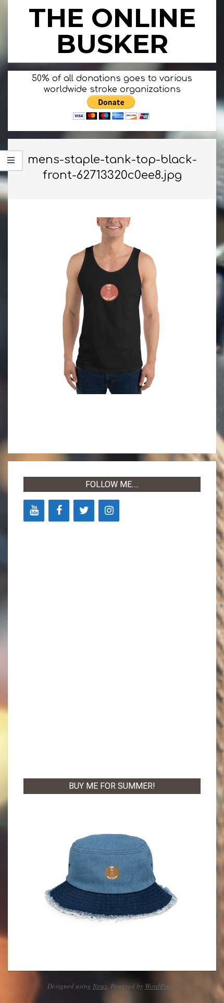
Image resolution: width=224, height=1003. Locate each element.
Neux (100, 986)
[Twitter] (83, 511)
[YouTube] (33, 511)
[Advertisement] (112, 648)
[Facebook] (58, 511)
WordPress (160, 986)
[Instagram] (108, 511)
